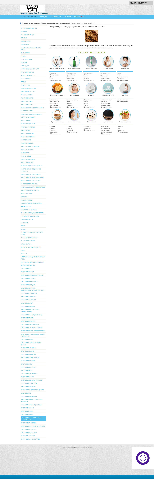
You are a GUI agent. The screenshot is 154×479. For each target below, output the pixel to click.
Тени (51, 78)
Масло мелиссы (27, 143)
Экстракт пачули (27, 377)
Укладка (86, 77)
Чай (118, 128)
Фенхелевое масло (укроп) (31, 247)
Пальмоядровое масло (30, 216)
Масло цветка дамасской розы (33, 187)
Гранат (23, 56)
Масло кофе (25, 130)
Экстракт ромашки (28, 386)
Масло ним (25, 153)
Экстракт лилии (27, 339)
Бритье (119, 73)
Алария (24, 31)
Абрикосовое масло (29, 28)
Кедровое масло (27, 72)
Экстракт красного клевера (31, 327)
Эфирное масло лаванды (30, 439)
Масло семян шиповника (31, 180)
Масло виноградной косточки (32, 107)
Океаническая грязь (29, 209)
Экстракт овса (26, 370)
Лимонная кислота (28, 88)
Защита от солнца (74, 122)
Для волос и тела (122, 77)
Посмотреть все (56, 80)
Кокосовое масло (28, 75)
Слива (23, 226)
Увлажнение (70, 78)
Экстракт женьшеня (28, 296)
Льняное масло (27, 98)
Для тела (52, 130)
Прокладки (104, 101)
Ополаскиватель (54, 105)
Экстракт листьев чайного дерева (31, 343)
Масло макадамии (28, 137)
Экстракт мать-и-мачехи (30, 357)
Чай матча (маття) (28, 265)
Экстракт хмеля (27, 414)
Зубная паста (54, 99)
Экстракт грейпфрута (29, 293)
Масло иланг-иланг (28, 117)
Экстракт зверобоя (28, 299)
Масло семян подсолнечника (32, 177)
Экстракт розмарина (29, 383)
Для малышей (74, 95)
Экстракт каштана (28, 306)
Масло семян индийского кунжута (31, 170)
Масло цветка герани (29, 184)
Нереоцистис (26, 206)
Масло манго (26, 140)
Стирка (86, 101)
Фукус (23, 250)
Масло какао (26, 120)
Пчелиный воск (27, 219)
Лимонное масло (27, 91)
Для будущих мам (122, 99)
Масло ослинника (28, 159)
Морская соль (26, 200)
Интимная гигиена (106, 105)
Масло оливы (26, 156)
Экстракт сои (26, 393)
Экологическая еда (125, 122)
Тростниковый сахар (29, 237)
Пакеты (86, 105)
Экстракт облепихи (28, 367)
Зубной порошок (54, 101)
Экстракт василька (28, 278)
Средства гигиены (108, 95)
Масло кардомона (28, 124)
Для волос (70, 105)
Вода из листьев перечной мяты (31, 48)
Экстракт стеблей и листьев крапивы (31, 400)
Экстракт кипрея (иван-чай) (31, 314)
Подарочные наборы (57, 122)
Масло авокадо (27, 101)
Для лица (52, 128)
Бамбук (24, 38)
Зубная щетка (54, 103)
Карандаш (53, 73)
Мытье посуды (88, 99)
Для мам (125, 95)
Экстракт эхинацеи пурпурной (33, 426)
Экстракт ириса (27, 303)
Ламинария (25, 85)
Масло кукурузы (27, 133)
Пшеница (24, 222)
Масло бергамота (27, 104)
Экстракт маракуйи (28, 354)
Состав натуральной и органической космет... (55, 23)
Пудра (51, 77)
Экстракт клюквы (27, 318)
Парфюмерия (54, 132)
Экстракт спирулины (29, 396)
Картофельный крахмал (30, 69)
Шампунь (86, 78)
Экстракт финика (27, 408)
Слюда (23, 229)
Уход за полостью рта (57, 95)
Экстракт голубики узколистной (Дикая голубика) (32, 289)
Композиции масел (106, 132)
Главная (24, 23)
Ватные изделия (105, 103)
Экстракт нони (26, 364)
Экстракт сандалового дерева (32, 390)
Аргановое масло (27, 34)
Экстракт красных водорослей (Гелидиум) (33, 335)
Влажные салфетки (72, 99)
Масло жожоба (27, 111)
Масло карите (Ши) (28, 127)
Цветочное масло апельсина (32, 262)
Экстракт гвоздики (28, 285)
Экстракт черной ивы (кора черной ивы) (31, 419)
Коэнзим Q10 (26, 78)
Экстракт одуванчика (29, 373)
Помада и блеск (54, 75)
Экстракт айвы (26, 268)
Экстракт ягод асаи (28, 429)
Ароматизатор (105, 126)
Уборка (86, 103)
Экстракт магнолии (28, 348)
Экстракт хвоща (27, 411)
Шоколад (120, 126)
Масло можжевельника (30, 146)
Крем (118, 75)
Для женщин (87, 126)
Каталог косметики (34, 23)
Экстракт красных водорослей (33, 331)
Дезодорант (120, 78)
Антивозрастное (71, 73)
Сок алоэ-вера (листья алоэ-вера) (32, 233)
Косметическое (105, 130)
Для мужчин (125, 68)
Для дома (91, 95)
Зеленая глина (26, 59)
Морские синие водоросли (31, 203)
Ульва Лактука (26, 244)
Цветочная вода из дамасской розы (33, 258)
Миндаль (24, 197)
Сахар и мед (121, 130)
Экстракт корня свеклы (30, 324)
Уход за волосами (91, 68)
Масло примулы (27, 162)
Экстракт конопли (28, 321)
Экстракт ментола (28, 361)
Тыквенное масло (28, 241)
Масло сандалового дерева (31, 166)
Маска (85, 75)
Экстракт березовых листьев (32, 275)
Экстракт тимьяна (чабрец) (31, 405)
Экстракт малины (27, 351)
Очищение (70, 77)
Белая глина (25, 41)
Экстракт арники (27, 272)
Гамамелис (25, 53)
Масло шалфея (26, 193)
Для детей (70, 130)
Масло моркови (27, 149)
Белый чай (25, 44)
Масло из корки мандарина (31, 114)
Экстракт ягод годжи (29, 432)
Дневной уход (71, 75)
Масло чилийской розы (30, 190)
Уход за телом (108, 68)
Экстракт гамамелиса (29, 281)
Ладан (23, 82)
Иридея (24, 62)
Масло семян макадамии (30, 174)
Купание (69, 103)
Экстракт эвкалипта (28, 423)
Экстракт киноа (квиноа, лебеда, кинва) (30, 310)
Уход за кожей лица (74, 68)
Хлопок (24, 254)
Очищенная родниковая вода (32, 213)
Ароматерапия (108, 122)
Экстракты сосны (28, 436)
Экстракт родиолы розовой (31, 380)
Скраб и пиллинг (105, 78)
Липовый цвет (26, 95)
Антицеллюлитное (106, 73)
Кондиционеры (88, 73)
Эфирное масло (105, 128)
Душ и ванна (104, 75)
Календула (25, 66)
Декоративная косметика (57, 68)
